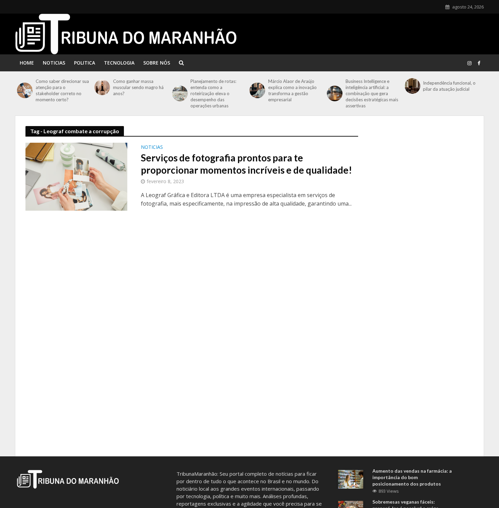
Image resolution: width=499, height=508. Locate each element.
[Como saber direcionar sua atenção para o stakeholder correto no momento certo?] (24, 90)
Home (27, 62)
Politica (84, 62)
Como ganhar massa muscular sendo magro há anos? (138, 87)
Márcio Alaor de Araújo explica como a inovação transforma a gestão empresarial (292, 90)
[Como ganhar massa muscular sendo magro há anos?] (102, 87)
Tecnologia (119, 62)
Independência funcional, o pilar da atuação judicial (449, 86)
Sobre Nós (156, 62)
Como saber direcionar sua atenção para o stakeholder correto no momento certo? (62, 90)
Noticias (54, 62)
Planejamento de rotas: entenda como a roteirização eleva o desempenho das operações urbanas (213, 93)
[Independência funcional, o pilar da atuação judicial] (412, 86)
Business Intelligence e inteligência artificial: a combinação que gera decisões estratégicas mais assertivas (372, 93)
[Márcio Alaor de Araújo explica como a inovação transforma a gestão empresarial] (257, 90)
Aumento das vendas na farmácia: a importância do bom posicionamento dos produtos (412, 477)
